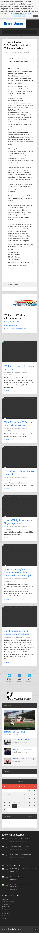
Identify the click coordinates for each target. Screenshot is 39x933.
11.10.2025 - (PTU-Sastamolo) (23, 759)
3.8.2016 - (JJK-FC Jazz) (19, 838)
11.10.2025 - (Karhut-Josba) (22, 749)
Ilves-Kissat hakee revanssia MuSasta (21, 886)
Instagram (5, 916)
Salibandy (17, 742)
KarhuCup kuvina (17, 877)
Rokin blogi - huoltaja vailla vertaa (23, 869)
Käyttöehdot (6, 899)
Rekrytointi (5, 906)
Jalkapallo (9, 735)
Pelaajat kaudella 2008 (12, 322)
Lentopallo (15, 857)
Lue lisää (7, 391)
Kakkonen (18, 637)
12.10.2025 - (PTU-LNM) (21, 739)
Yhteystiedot (6, 909)
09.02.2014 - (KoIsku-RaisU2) (20, 855)
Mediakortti (6, 904)
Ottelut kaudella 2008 (11, 325)
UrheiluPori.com (14, 929)
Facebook (5, 913)
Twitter (4, 918)
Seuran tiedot (9, 329)
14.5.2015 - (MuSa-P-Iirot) (19, 846)
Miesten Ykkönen (20, 372)
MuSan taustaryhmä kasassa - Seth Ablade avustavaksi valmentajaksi (18, 572)
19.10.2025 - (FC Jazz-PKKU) (14, 732)
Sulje (35, 16)
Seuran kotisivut (20, 329)
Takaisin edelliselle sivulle (13, 274)
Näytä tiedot (27, 13)
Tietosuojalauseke (8, 902)
